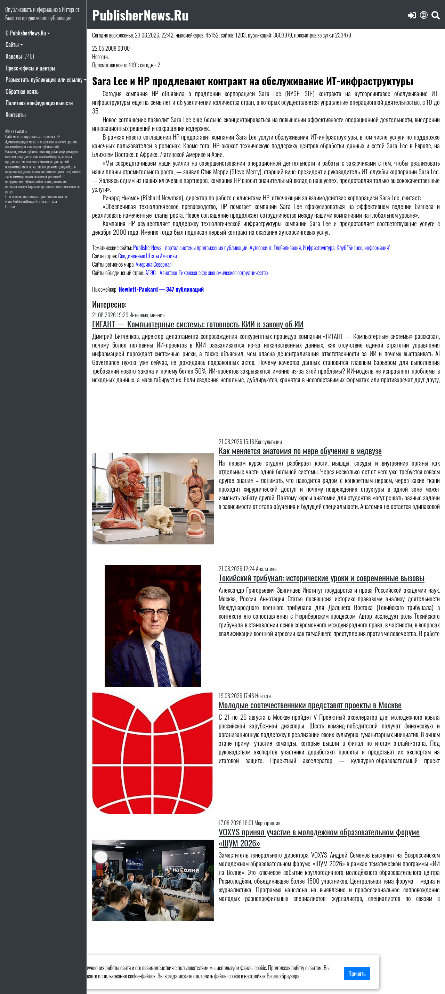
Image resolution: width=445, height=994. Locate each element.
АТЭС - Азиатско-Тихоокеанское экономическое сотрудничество (206, 272)
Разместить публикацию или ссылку (44, 79)
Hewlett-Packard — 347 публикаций (161, 289)
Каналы (20, 56)
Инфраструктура (318, 247)
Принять (357, 973)
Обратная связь (22, 91)
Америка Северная (153, 264)
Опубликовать (18, 9)
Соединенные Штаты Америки (147, 256)
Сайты (12, 44)
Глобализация (287, 247)
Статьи (10, 206)
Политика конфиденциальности (39, 103)
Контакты (16, 114)
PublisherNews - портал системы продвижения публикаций (190, 247)
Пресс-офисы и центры (30, 68)
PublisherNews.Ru (140, 14)
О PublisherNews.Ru (26, 33)
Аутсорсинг (261, 247)
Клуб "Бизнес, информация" (363, 247)
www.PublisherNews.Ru (21, 201)
